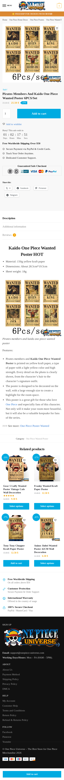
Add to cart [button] (16, 563)
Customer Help (10, 705)
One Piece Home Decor (18, 20)
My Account (8, 701)
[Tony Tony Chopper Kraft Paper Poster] (16, 528)
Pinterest (6, 737)
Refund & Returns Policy (15, 720)
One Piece (11, 404)
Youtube (6, 742)
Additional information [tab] (14, 226)
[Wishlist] (24, 460)
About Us (7, 669)
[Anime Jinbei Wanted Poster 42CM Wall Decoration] (47, 528)
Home (4, 20)
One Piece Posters (37, 20)
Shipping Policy (10, 679)
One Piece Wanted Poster (37, 438)
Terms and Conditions (13, 710)
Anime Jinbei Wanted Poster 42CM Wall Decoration (45, 548)
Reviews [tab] (8, 235)
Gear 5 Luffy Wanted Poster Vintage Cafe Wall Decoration (14, 489)
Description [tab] (8, 218)
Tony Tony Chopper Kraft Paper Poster (14, 547)
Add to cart (32, 774)
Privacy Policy (9, 684)
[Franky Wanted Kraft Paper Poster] (47, 468)
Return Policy (9, 715)
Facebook (7, 732)
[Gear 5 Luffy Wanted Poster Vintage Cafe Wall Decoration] (16, 468)
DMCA (6, 689)
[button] (56, 28)
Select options (16, 506)
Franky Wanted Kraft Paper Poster (46, 488)
